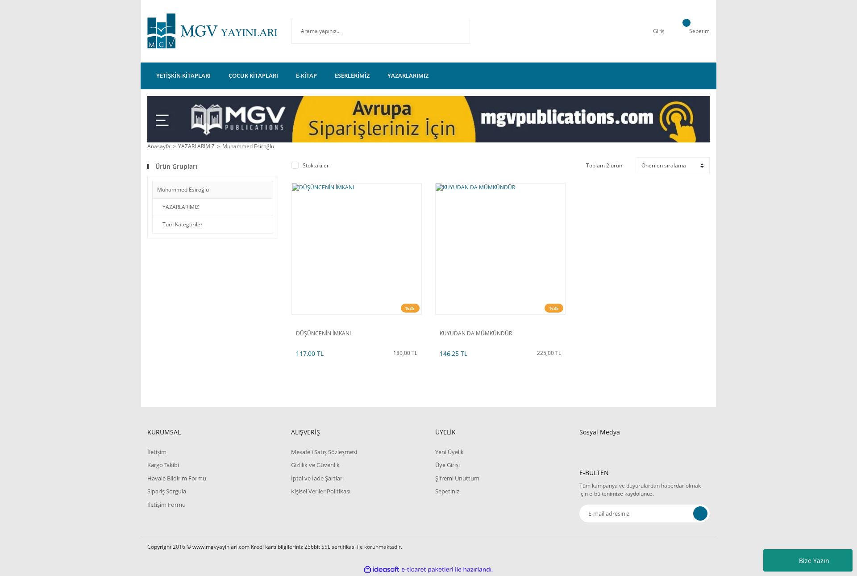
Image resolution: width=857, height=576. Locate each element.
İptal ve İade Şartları (317, 478)
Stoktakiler (316, 165)
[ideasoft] (381, 569)
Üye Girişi (447, 465)
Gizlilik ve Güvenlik (315, 465)
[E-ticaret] (427, 570)
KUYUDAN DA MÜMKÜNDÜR (476, 333)
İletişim (156, 452)
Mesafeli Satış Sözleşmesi (324, 452)
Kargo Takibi (163, 465)
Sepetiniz (447, 491)
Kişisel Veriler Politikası (320, 491)
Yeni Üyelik (449, 452)
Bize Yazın (814, 560)
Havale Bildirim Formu (176, 478)
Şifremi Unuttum (457, 478)
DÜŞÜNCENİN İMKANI (323, 333)
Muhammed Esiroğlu (248, 146)
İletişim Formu (166, 505)
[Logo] (212, 31)
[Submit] (700, 513)
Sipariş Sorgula (166, 491)
